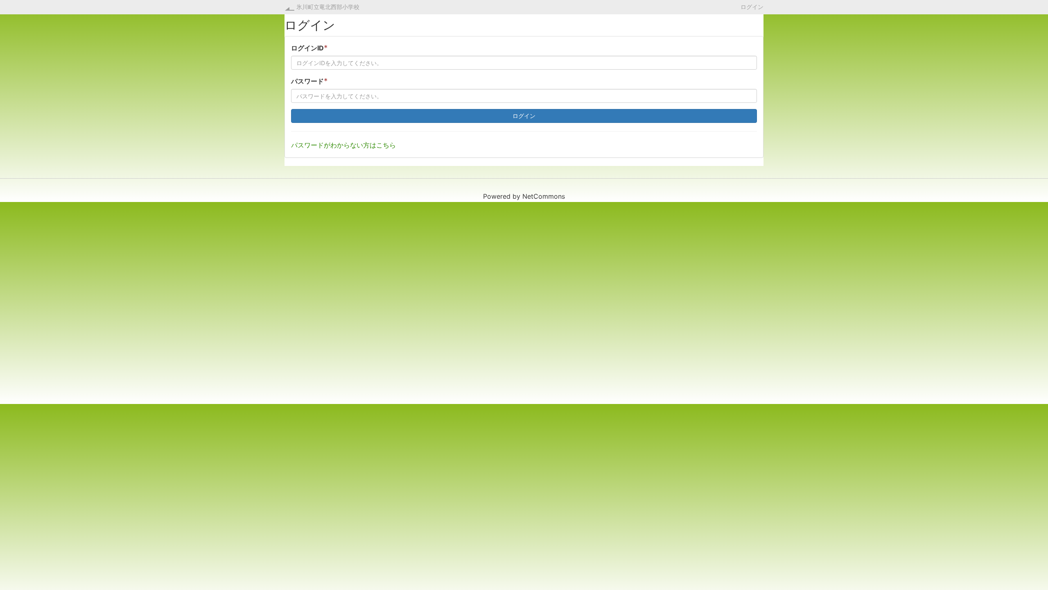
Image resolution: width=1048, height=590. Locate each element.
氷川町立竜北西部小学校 (327, 6)
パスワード (309, 81)
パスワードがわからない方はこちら (343, 145)
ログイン (752, 6)
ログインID (309, 47)
